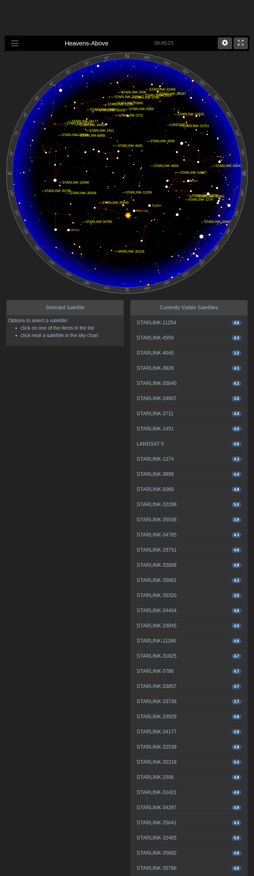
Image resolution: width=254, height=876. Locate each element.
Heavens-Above (86, 43)
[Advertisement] (127, 18)
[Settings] (225, 43)
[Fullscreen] (241, 43)
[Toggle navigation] (15, 43)
